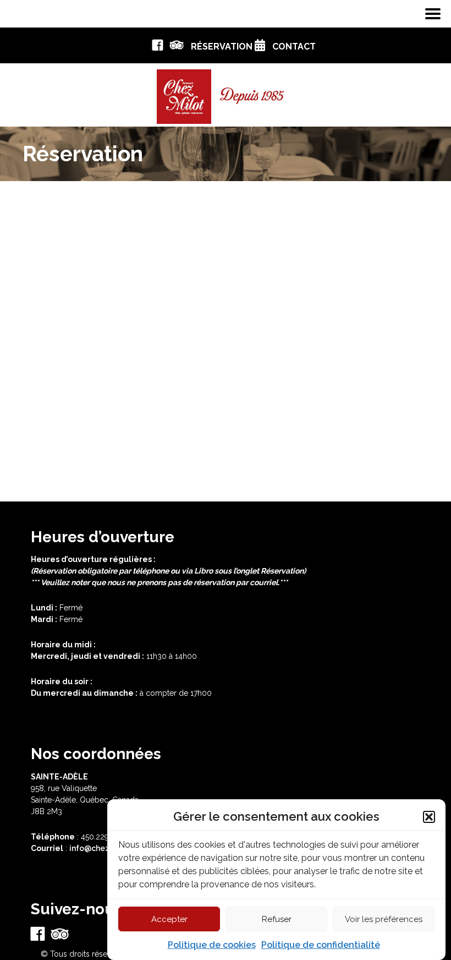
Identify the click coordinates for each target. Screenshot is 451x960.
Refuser (277, 919)
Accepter (169, 919)
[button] (429, 816)
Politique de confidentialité (320, 945)
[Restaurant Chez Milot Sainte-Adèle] (225, 93)
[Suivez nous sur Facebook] (157, 47)
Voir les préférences (383, 919)
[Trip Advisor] (177, 47)
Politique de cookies (212, 945)
